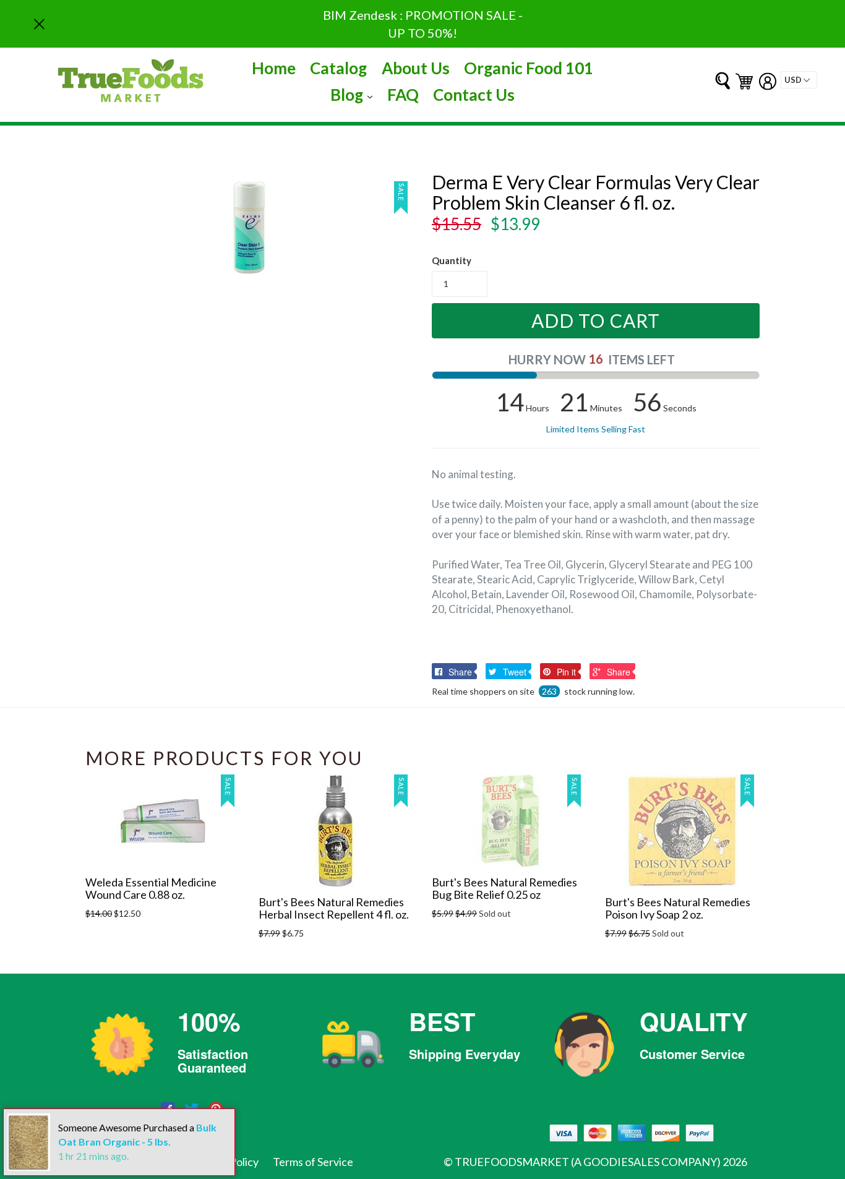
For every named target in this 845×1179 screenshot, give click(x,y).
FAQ (403, 95)
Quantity (451, 260)
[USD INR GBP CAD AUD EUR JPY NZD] (799, 79)
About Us (416, 68)
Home (274, 68)
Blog (354, 94)
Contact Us (474, 95)
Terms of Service (313, 1161)
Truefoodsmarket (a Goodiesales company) (588, 1161)
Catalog (338, 68)
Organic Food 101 (528, 68)
